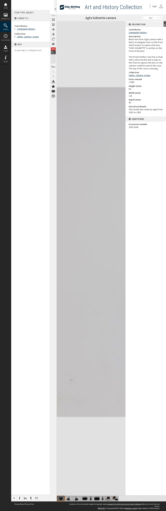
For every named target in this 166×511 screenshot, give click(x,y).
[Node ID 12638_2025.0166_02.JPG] (69, 498)
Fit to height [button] (53, 34)
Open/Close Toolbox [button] (55, 6)
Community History (26, 28)
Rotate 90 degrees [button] (53, 39)
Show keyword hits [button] (53, 71)
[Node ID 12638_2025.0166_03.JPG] (77, 498)
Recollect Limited (131, 508)
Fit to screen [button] (53, 24)
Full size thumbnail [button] (53, 19)
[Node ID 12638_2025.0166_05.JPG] (91, 498)
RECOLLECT (101, 508)
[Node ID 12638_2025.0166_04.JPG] (85, 498)
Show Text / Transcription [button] (53, 66)
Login (6, 51)
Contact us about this (53, 91)
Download (53, 81)
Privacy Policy (19, 504)
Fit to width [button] (53, 29)
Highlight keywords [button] (53, 76)
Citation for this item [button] (53, 96)
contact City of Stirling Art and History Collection (125, 504)
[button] (53, 52)
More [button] (6, 62)
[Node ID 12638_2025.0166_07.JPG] (102, 498)
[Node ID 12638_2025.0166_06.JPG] (97, 498)
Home (6, 8)
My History (5, 40)
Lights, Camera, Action (28, 36)
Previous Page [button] (143, 18)
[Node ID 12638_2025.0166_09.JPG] (114, 498)
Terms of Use (29, 504)
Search (5, 29)
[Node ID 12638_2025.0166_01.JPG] (61, 498)
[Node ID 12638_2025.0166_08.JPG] (107, 498)
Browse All (5, 19)
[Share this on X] (14, 496)
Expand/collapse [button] (165, 24)
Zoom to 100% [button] (53, 44)
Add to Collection (53, 86)
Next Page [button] (161, 18)
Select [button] (157, 18)
